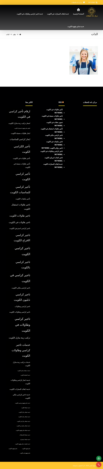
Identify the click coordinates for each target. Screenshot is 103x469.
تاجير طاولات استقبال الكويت (20, 206)
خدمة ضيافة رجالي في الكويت (23, 426)
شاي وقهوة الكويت (13, 448)
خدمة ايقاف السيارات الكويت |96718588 (53, 165)
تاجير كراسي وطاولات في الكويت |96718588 (51, 152)
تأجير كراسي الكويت (23, 176)
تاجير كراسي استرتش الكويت (19, 228)
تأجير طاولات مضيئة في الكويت (22, 165)
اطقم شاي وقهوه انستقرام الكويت (22, 128)
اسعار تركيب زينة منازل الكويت (19, 123)
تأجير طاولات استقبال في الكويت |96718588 (52, 130)
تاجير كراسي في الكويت (20, 278)
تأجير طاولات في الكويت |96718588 (54, 111)
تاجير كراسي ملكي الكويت (21, 288)
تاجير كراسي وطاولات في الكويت (22, 324)
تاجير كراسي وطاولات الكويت (19, 312)
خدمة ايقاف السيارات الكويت (19, 389)
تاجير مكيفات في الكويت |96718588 (54, 143)
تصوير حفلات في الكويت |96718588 (54, 124)
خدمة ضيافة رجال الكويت (24, 412)
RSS (60, 102)
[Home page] (20, 34)
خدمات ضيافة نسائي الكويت (23, 370)
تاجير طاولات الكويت (19, 215)
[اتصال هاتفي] (98, 464)
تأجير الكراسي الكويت (22, 148)
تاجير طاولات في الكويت (19, 222)
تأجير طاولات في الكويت (21, 158)
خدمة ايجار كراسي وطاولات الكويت (20, 382)
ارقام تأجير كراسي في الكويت (19, 113)
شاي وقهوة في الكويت (25, 453)
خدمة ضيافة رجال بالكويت (24, 416)
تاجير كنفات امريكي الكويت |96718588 (54, 159)
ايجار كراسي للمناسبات (20, 139)
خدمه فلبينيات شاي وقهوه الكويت (22, 444)
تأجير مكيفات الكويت (22, 199)
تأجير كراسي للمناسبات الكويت (20, 189)
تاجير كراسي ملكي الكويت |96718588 (54, 136)
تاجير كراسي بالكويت (23, 264)
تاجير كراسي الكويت (22, 251)
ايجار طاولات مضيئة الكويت (20, 133)
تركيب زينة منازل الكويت (19, 337)
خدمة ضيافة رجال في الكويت (23, 421)
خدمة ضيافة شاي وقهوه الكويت (23, 430)
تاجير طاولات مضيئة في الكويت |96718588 (52, 117)
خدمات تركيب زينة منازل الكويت (21, 364)
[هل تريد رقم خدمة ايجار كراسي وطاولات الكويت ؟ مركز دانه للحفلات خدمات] (92, 12)
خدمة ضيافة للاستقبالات (24, 435)
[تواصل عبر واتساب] (98, 458)
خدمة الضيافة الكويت (25, 375)
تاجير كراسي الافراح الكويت (22, 237)
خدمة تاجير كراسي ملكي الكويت (21, 396)
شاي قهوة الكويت (26, 448)
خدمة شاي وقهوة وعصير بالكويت (22, 403)
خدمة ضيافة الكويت (25, 407)
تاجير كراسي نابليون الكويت (22, 297)
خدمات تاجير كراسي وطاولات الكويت (21, 350)
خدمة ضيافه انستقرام (25, 439)
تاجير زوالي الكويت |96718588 (52, 148)
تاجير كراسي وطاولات (22, 306)
